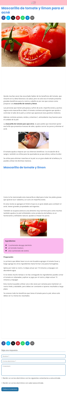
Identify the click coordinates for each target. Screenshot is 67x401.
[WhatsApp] (23, 18)
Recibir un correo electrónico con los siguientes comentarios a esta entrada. (31, 378)
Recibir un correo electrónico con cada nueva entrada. (23, 383)
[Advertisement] (32, 81)
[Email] (32, 18)
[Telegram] (27, 18)
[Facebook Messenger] (8, 18)
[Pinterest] (18, 18)
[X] (13, 18)
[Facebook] (3, 18)
